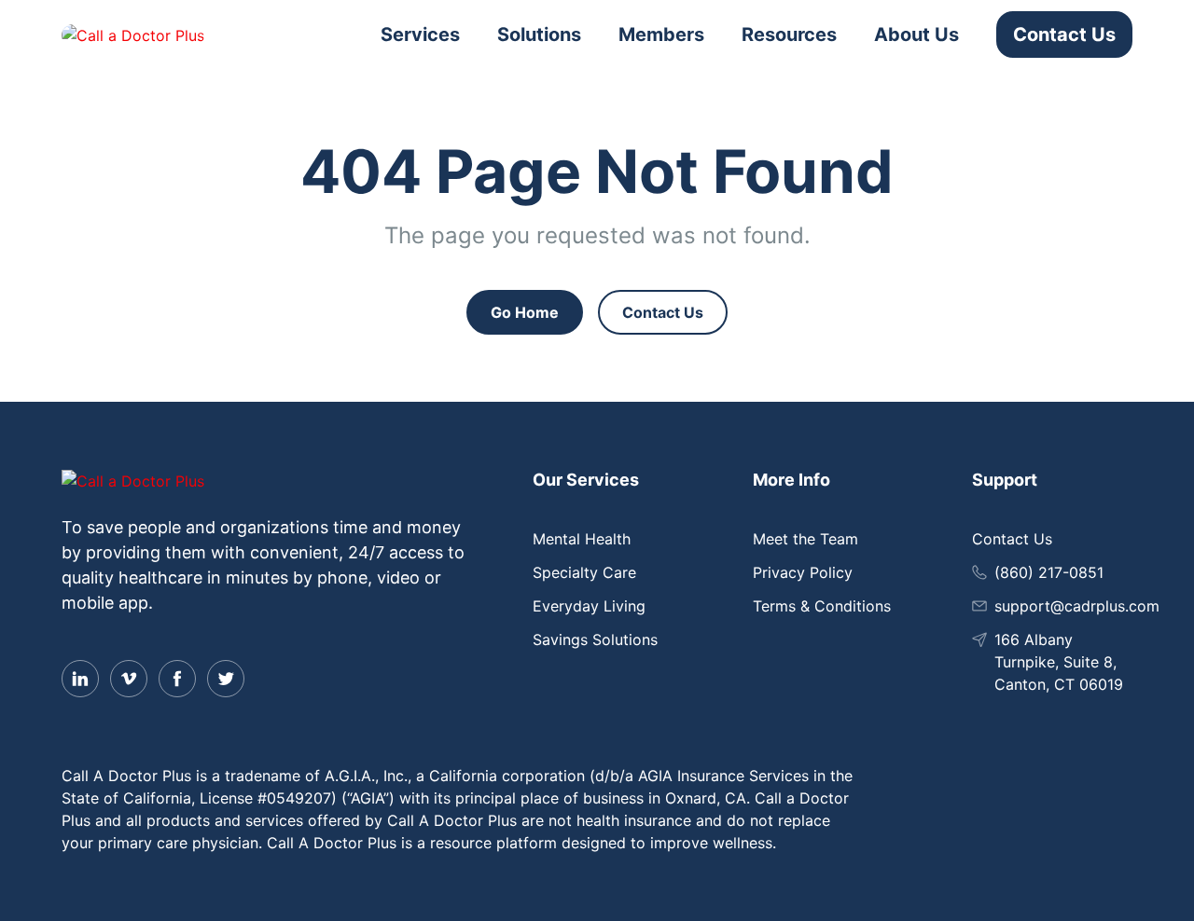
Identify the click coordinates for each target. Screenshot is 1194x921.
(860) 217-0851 (1049, 572)
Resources (789, 34)
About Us (916, 34)
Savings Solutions (595, 639)
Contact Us (1064, 34)
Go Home (525, 312)
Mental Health (582, 538)
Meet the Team (805, 538)
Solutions (539, 34)
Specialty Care (584, 572)
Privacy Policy (803, 572)
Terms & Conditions (822, 606)
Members (661, 34)
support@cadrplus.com (1076, 606)
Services (420, 34)
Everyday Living (589, 606)
